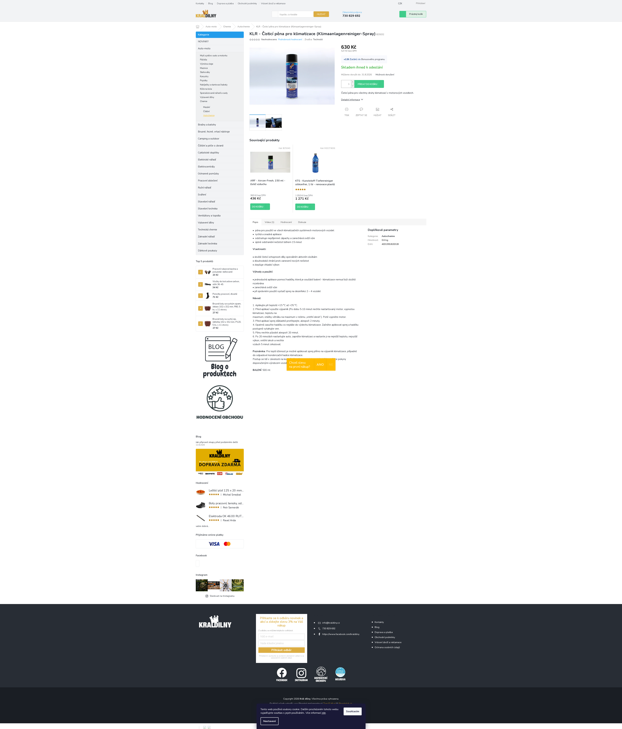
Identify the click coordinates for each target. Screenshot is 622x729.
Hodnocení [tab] (286, 222)
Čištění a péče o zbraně (210, 145)
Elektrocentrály (206, 166)
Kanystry (204, 76)
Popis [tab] (255, 222)
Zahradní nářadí (206, 236)
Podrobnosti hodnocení (290, 39)
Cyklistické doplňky (208, 152)
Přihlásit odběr (281, 650)
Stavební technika (207, 208)
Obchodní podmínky (247, 3)
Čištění (206, 111)
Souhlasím (352, 711)
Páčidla (203, 59)
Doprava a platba (225, 3)
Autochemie (208, 115)
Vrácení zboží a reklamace (273, 3)
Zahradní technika (207, 243)
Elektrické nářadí (207, 159)
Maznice (204, 68)
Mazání (206, 107)
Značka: (314, 39)
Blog (210, 3)
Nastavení (269, 721)
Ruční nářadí (204, 187)
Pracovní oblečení (207, 180)
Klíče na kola (206, 89)
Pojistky (203, 80)
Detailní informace (350, 99)
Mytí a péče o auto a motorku (213, 55)
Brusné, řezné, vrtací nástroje (214, 131)
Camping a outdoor (208, 138)
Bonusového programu (373, 59)
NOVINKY (203, 41)
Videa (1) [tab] (269, 222)
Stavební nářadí (206, 201)
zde (324, 713)
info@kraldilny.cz (331, 622)
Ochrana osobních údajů (387, 647)
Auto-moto (204, 48)
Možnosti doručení (385, 74)
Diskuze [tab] (302, 222)
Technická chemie (207, 229)
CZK (400, 3)
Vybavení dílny (207, 97)
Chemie (203, 101)
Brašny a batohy (207, 124)
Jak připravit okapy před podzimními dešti (217, 442)
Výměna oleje (206, 63)
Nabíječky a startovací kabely (213, 84)
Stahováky (205, 72)
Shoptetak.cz (345, 703)
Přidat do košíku (367, 84)
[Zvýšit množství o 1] (352, 82)
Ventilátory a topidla (209, 215)
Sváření (202, 194)
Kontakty (200, 3)
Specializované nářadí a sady (214, 93)
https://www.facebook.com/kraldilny (340, 634)
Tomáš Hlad (329, 703)
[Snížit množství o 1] (352, 86)
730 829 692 (328, 628)
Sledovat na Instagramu (222, 596)
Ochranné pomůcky (208, 173)
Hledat (321, 14)
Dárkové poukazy (207, 250)
